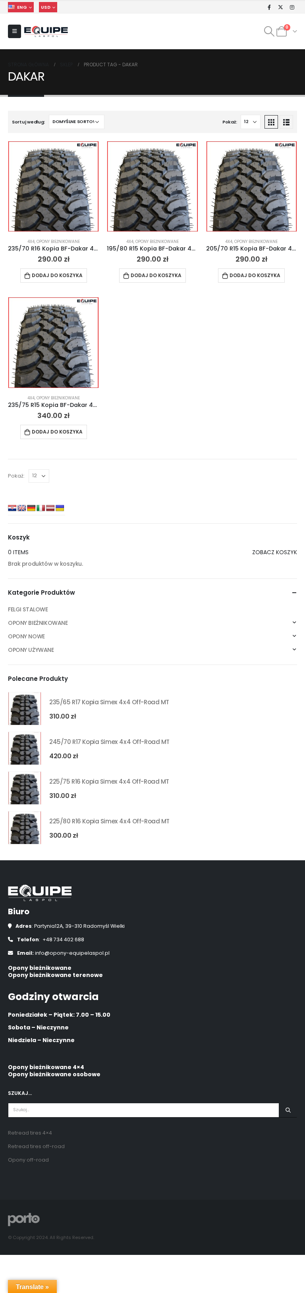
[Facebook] (269, 7)
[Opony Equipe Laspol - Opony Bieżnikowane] (46, 31)
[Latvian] (50, 508)
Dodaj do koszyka (57, 275)
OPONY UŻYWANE (31, 650)
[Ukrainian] (60, 508)
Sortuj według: (28, 122)
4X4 (31, 242)
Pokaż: (229, 122)
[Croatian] (12, 508)
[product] (53, 186)
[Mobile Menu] (14, 31)
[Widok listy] (286, 122)
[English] (21, 508)
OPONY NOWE (26, 636)
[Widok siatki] (271, 122)
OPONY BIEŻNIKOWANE (58, 242)
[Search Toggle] (269, 31)
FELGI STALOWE (28, 609)
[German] (31, 508)
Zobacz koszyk (274, 552)
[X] (281, 7)
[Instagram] (292, 7)
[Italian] (41, 508)
